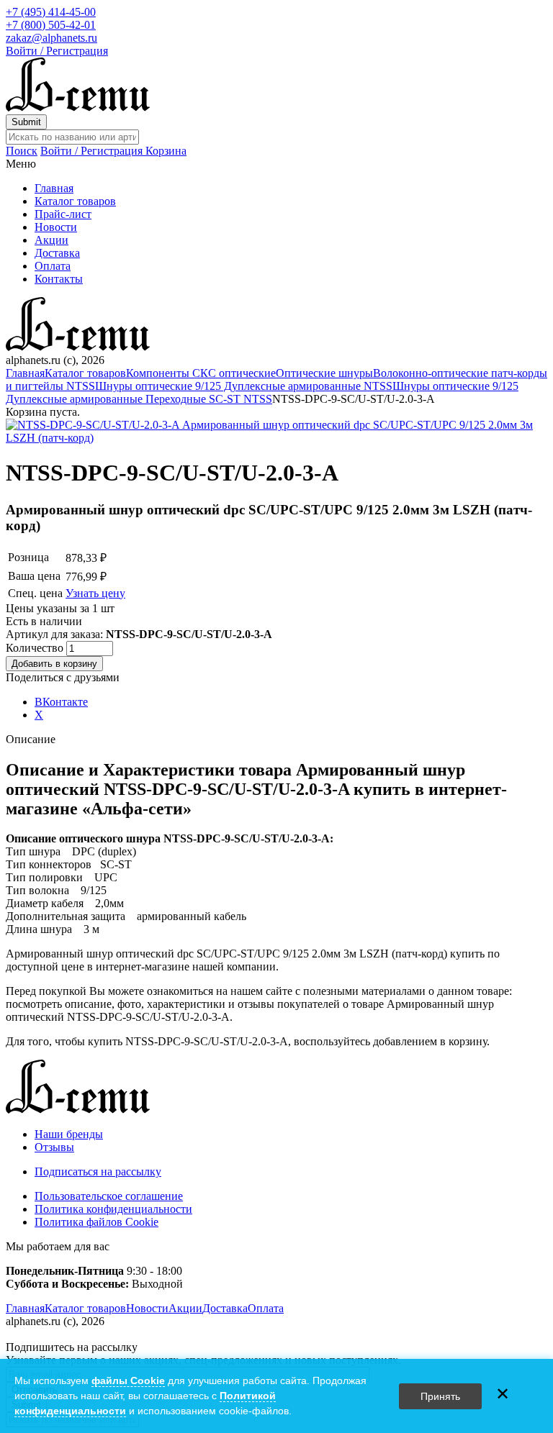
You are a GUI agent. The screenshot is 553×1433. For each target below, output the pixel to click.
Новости (56, 227)
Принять (440, 1396)
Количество (36, 648)
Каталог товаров (75, 201)
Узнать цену (95, 593)
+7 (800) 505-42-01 (51, 25)
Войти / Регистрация (57, 51)
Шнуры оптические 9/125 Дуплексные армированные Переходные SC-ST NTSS (262, 392)
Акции (51, 240)
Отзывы (54, 1147)
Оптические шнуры (324, 373)
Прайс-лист (63, 214)
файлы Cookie (128, 1380)
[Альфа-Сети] (78, 107)
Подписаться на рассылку (98, 1171)
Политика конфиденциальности (113, 1209)
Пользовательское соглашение (109, 1196)
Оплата (53, 266)
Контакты (59, 279)
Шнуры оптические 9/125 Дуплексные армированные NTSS (243, 386)
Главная (54, 188)
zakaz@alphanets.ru (51, 38)
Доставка (57, 253)
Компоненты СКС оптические (201, 373)
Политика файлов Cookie (96, 1222)
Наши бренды (69, 1134)
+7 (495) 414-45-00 (51, 12)
